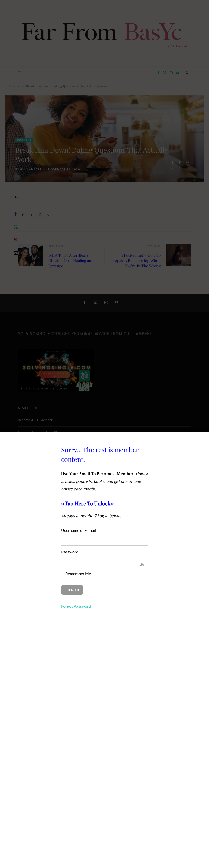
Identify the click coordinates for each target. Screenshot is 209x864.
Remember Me (77, 573)
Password (70, 551)
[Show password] (142, 564)
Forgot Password (76, 606)
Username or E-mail (78, 530)
